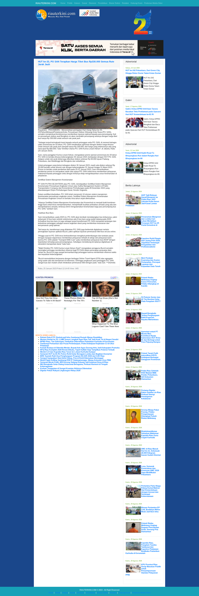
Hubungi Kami (136, 3)
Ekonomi (92, 3)
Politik (69, 3)
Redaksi (125, 3)
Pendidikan (102, 3)
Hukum (77, 3)
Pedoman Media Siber (153, 3)
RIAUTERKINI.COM (46, 3)
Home (62, 3)
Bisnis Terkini (114, 3)
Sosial (84, 3)
